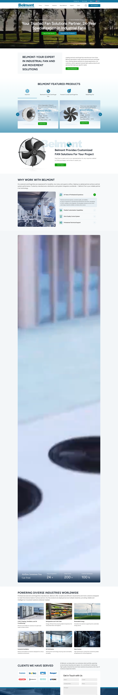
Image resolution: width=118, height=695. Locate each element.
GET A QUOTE (94, 5)
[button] (100, 114)
